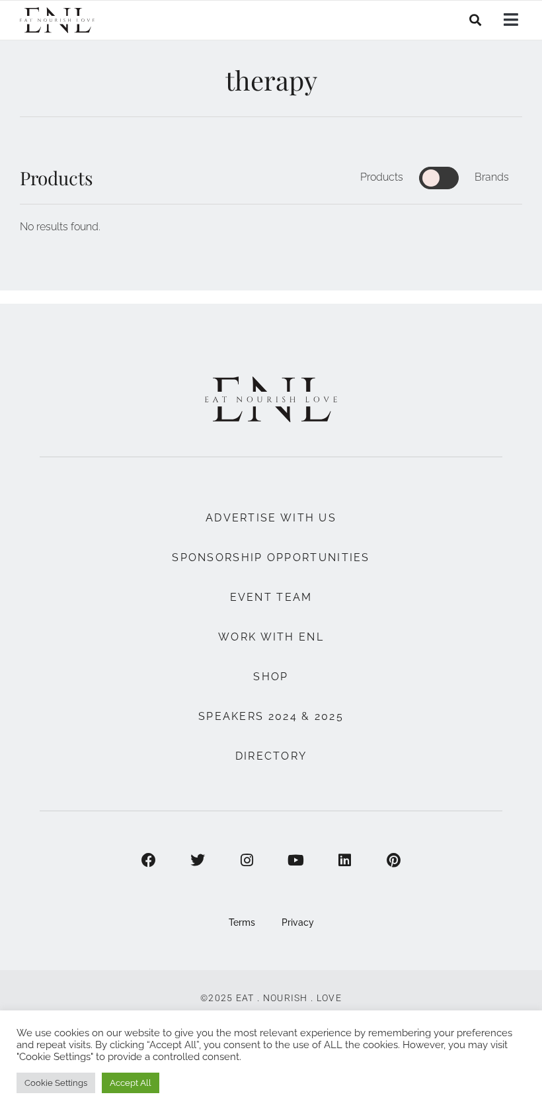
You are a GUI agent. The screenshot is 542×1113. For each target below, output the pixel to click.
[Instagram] (246, 860)
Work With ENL (271, 637)
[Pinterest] (393, 860)
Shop (270, 676)
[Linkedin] (344, 860)
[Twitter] (197, 860)
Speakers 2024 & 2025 (271, 716)
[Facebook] (148, 860)
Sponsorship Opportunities (271, 557)
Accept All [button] (130, 1083)
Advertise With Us (271, 518)
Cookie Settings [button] (55, 1083)
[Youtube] (295, 860)
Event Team (271, 597)
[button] (475, 20)
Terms (242, 922)
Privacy (298, 922)
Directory (271, 756)
